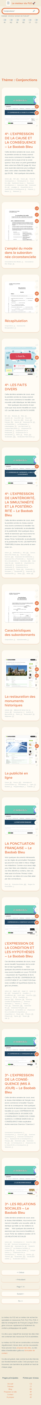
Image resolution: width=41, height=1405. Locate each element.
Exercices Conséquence (20, 1244)
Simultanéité (19, 571)
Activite (8, 710)
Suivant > (20, 1294)
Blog (10, 1389)
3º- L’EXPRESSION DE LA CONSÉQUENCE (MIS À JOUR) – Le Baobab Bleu (20, 1084)
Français (9, 422)
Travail (26, 1016)
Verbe (30, 573)
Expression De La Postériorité (15, 559)
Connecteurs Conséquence (14, 1132)
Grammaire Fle (29, 422)
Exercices (19, 999)
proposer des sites (24, 1348)
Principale (8, 571)
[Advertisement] (20, 47)
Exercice (9, 557)
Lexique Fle (9, 1250)
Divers (28, 420)
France (17, 782)
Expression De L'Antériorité (24, 557)
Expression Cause (18, 183)
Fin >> (20, 1301)
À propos (10, 1397)
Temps (27, 434)
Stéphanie (9, 716)
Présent (8, 1016)
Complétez (16, 993)
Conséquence (22, 181)
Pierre (19, 714)
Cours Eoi (18, 420)
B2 (36, 106)
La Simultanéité (23, 424)
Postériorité (29, 569)
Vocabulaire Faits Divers (25, 437)
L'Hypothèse (9, 1014)
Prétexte (31, 189)
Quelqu (30, 1254)
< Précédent (20, 1280)
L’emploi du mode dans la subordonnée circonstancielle (20, 253)
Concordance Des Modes (14, 262)
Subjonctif (30, 571)
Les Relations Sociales (21, 1248)
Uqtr (7, 1018)
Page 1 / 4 (20, 1287)
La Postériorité (10, 424)
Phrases (29, 1014)
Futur (7, 1005)
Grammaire (22, 185)
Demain (8, 997)
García (18, 422)
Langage (15, 187)
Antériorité (17, 552)
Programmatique (19, 786)
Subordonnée (10, 573)
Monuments (9, 714)
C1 (37, 100)
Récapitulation (16, 321)
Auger (24, 991)
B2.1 (16, 179)
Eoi (7, 1244)
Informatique (23, 784)
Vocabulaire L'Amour (20, 1258)
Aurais (32, 991)
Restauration (29, 714)
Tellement (17, 191)
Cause (24, 179)
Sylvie (17, 1016)
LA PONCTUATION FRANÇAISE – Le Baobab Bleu (20, 848)
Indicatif (18, 563)
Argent (16, 991)
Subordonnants (22, 639)
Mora (19, 434)
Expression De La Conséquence (21, 1139)
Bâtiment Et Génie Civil (22, 710)
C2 (36, 94)
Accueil (10, 1384)
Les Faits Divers (24, 426)
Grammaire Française (19, 1008)
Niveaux (20, 1254)
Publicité (31, 786)
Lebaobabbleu (10, 426)
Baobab (15, 416)
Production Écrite (19, 884)
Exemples (23, 997)
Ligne (33, 784)
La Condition (20, 1010)
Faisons (18, 1003)
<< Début (20, 1272)
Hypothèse (9, 1010)
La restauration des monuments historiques (20, 701)
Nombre (8, 786)
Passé (19, 569)
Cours (20, 995)
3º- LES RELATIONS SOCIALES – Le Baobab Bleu (20, 1208)
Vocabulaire (10, 437)
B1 (37, 113)
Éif (15, 997)
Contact (10, 1394)
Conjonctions (10, 326)
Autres (8, 179)
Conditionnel (10, 995)
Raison (8, 191)
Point (7, 884)
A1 (37, 126)
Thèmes (8, 1256)
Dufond (29, 712)
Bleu (23, 416)
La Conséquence (17, 1143)
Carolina (8, 418)
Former (26, 1003)
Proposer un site (10, 1392)
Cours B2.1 (18, 418)
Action (8, 552)
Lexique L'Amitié (22, 1250)
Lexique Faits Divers (12, 428)
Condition (26, 993)
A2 (36, 119)
